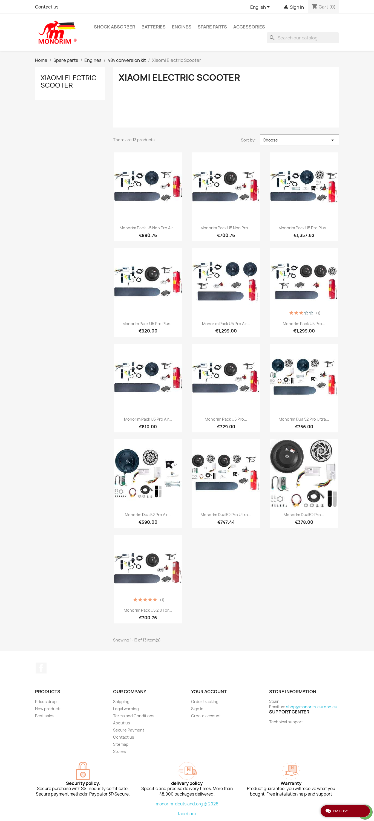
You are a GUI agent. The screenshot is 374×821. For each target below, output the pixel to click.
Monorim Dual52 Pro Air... (148, 514)
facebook (187, 814)
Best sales (44, 715)
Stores (119, 751)
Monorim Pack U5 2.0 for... (148, 610)
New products (48, 708)
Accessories (249, 27)
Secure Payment (128, 730)
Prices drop (46, 701)
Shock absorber (114, 27)
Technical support (286, 721)
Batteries (154, 27)
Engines (181, 27)
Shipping (121, 701)
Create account (206, 715)
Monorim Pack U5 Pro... (304, 323)
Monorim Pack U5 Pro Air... (226, 323)
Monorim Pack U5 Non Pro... (225, 227)
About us (121, 722)
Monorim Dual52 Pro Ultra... (304, 419)
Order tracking (204, 701)
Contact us (47, 7)
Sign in (197, 708)
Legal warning (126, 708)
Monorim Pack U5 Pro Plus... (304, 227)
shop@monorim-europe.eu (311, 706)
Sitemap (120, 744)
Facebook (41, 668)
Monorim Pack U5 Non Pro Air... (148, 227)
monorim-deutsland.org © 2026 (187, 804)
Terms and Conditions (133, 715)
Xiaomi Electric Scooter (68, 81)
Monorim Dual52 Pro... (304, 514)
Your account (209, 692)
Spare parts (212, 27)
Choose (299, 140)
